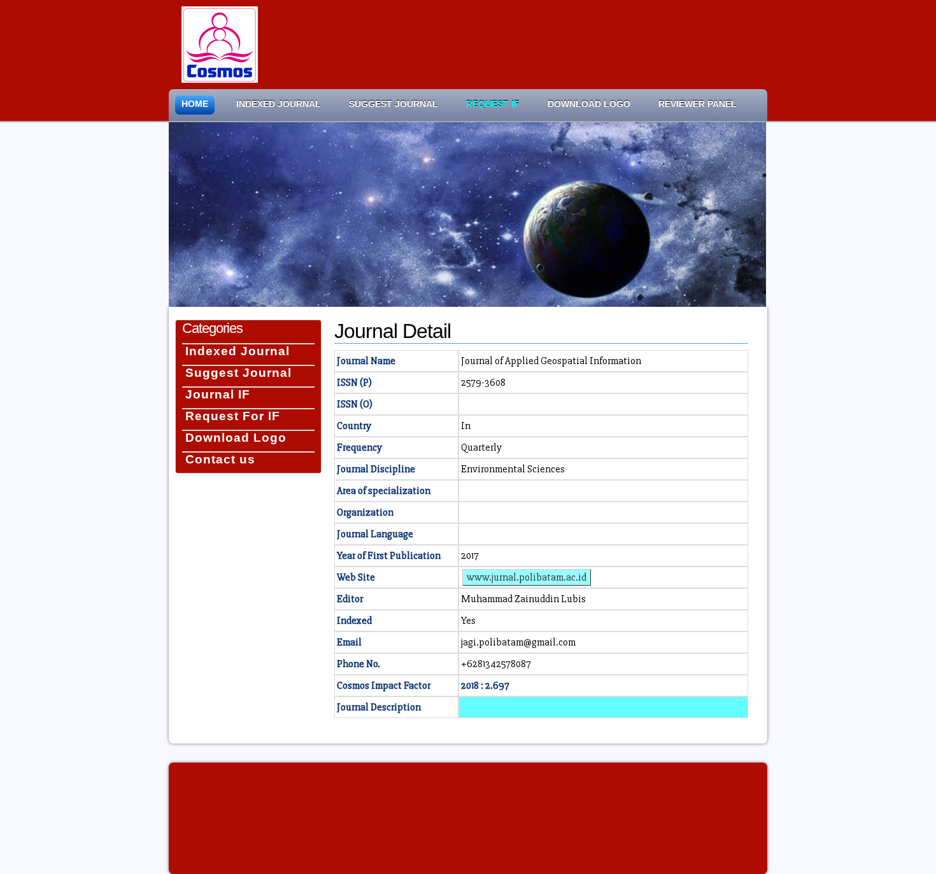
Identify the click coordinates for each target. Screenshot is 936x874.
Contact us (220, 459)
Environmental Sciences (513, 469)
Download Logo (589, 104)
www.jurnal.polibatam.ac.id (526, 577)
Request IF (493, 104)
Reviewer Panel (697, 104)
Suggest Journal (393, 104)
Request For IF (232, 416)
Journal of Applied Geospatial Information (551, 361)
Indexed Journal (278, 104)
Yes (468, 620)
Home (194, 104)
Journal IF (217, 394)
